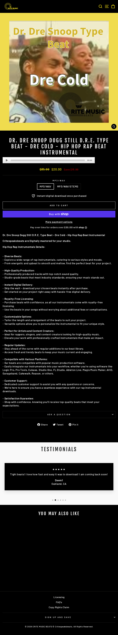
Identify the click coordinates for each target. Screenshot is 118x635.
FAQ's (59, 602)
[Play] (6, 160)
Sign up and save (58, 617)
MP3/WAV (59, 180)
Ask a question (59, 414)
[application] (49, 160)
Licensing (58, 597)
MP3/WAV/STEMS (68, 186)
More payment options (59, 221)
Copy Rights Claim (59, 607)
